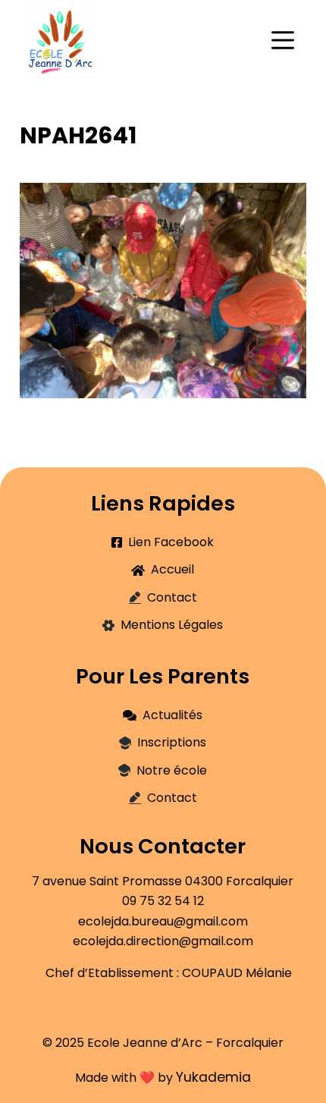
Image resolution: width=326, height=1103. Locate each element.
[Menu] (282, 40)
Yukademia (213, 1077)
